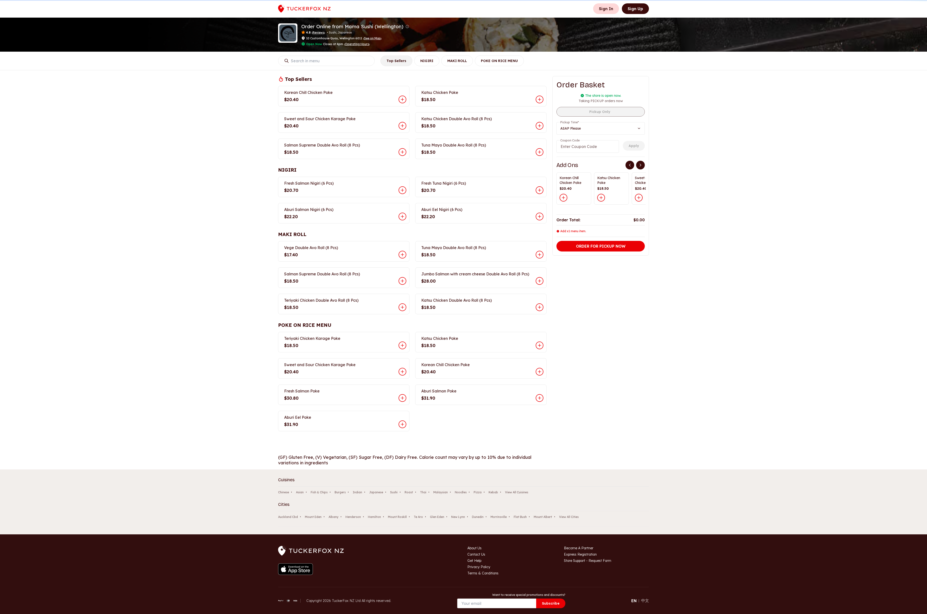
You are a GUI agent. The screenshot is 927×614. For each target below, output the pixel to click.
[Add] (563, 198)
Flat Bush (520, 517)
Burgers (340, 492)
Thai (423, 492)
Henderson (353, 517)
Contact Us (476, 554)
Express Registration (580, 554)
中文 (645, 600)
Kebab (493, 492)
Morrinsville (499, 517)
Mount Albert (543, 517)
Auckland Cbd (288, 517)
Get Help (474, 560)
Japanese (376, 492)
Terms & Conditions (483, 573)
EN (634, 600)
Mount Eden (313, 517)
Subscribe (551, 603)
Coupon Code (570, 140)
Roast (409, 492)
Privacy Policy (478, 567)
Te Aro (418, 517)
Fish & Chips (319, 492)
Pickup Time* (569, 122)
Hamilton (374, 517)
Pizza (478, 492)
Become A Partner (578, 548)
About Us (474, 548)
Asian (300, 492)
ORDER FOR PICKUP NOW (600, 246)
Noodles (461, 492)
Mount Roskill (397, 517)
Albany (333, 517)
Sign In (606, 8)
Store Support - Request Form (587, 560)
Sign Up (635, 8)
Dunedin (478, 517)
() (372, 38)
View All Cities (569, 517)
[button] (407, 26)
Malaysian (440, 492)
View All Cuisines (516, 492)
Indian (357, 492)
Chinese (283, 492)
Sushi (394, 492)
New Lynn (458, 517)
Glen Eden (437, 517)
